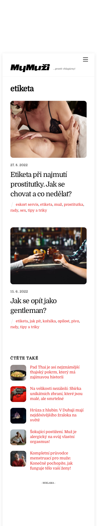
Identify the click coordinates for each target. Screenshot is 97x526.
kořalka (49, 321)
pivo (75, 321)
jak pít (35, 321)
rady (14, 210)
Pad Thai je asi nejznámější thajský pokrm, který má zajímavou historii (54, 372)
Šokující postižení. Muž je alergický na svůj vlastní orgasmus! (53, 437)
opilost (63, 321)
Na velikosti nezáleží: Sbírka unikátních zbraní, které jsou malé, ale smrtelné (56, 393)
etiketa (46, 204)
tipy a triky (37, 210)
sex (23, 210)
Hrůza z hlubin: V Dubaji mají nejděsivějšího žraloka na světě (56, 415)
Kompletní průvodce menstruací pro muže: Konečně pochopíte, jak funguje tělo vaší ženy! (51, 460)
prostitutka (73, 204)
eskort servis (27, 204)
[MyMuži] (30, 69)
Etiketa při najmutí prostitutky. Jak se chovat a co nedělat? (41, 184)
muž (58, 204)
